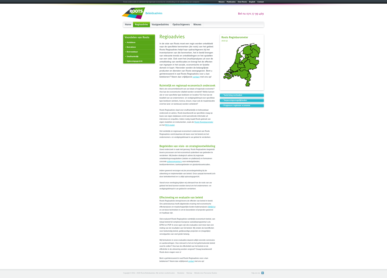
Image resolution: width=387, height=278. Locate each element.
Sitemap (189, 273)
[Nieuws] (197, 24)
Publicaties (231, 2)
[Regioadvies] (141, 24)
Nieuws (221, 2)
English (252, 2)
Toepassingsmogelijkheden (235, 100)
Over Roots (242, 2)
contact (196, 77)
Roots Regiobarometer (203, 122)
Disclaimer (180, 273)
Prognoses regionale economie (236, 105)
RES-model (170, 125)
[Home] (128, 24)
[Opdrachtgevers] (181, 24)
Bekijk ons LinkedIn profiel (262, 273)
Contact (260, 2)
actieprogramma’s (174, 161)
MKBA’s (211, 207)
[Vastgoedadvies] (160, 24)
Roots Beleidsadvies (142, 13)
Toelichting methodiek (232, 95)
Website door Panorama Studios (205, 273)
